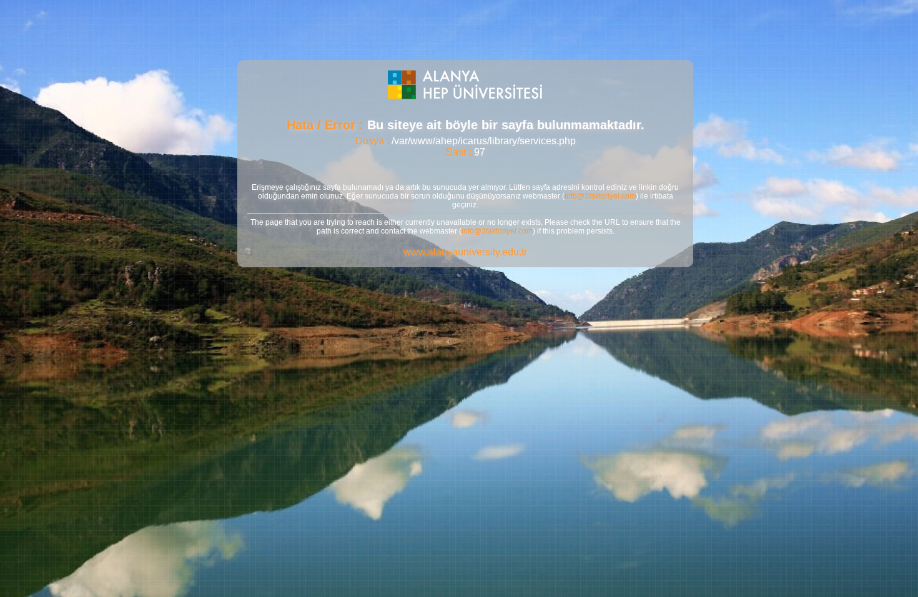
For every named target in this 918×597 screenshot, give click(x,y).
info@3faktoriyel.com (600, 196)
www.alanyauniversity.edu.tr (465, 252)
